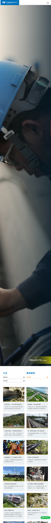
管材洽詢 (46, 517)
